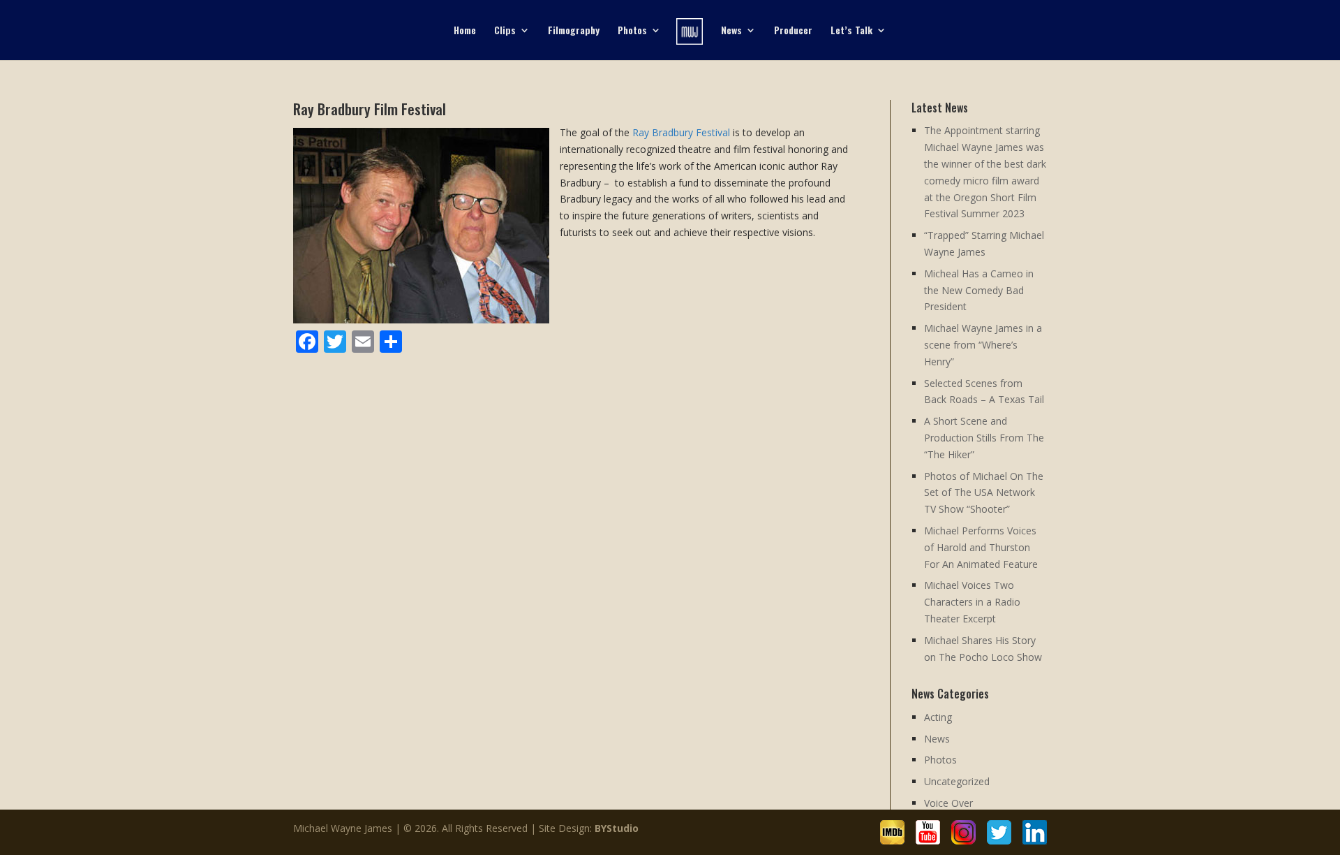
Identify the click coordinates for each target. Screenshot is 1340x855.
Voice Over (948, 803)
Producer (793, 31)
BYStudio (617, 828)
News (731, 31)
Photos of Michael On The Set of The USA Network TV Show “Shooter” (983, 492)
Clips (505, 31)
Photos (632, 31)
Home (465, 31)
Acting (938, 717)
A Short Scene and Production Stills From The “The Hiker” (984, 437)
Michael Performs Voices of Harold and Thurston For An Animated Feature (981, 547)
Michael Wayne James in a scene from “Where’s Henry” (983, 344)
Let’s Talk (851, 31)
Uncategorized (957, 781)
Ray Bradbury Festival (681, 132)
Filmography (574, 31)
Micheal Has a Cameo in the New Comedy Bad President (979, 290)
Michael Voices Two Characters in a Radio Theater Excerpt (972, 601)
